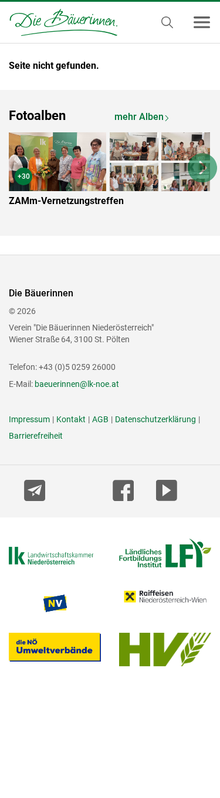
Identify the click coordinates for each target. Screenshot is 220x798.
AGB (100, 419)
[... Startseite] (58, 22)
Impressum (29, 419)
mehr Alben (139, 116)
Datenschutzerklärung (155, 419)
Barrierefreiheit (36, 435)
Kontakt (71, 419)
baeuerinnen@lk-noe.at (77, 384)
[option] (110, 171)
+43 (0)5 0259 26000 (77, 367)
